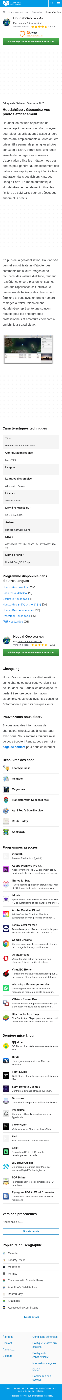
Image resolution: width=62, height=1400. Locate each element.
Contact (7, 1343)
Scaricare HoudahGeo (16, 599)
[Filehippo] (12, 3)
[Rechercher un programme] (52, 3)
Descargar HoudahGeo (16, 616)
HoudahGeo (28, 18)
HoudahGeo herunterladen (18, 610)
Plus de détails (31, 1231)
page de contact (14, 747)
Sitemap (7, 1355)
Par (27, 23)
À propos (8, 1336)
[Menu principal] (58, 3)
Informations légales (44, 1363)
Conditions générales (45, 1336)
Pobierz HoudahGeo (15, 593)
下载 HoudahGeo (13, 621)
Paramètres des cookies (41, 1378)
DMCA (36, 1369)
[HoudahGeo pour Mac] (7, 22)
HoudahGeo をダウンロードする (22, 604)
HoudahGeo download (16, 587)
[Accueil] (4, 12)
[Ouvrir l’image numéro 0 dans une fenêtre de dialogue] (28, 349)
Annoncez (9, 1349)
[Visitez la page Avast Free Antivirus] (31, 34)
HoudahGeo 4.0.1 (13, 1222)
